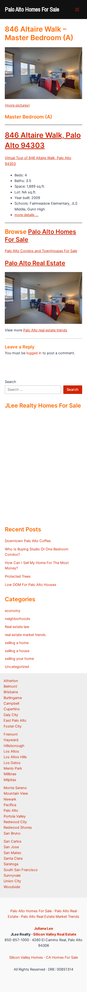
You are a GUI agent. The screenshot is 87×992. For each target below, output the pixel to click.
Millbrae (10, 774)
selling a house (17, 651)
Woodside (12, 887)
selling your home (19, 658)
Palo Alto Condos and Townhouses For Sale (41, 251)
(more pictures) (17, 105)
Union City (12, 881)
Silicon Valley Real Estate (54, 934)
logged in (34, 353)
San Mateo (12, 853)
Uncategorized (17, 666)
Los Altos (11, 751)
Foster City (13, 726)
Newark (10, 799)
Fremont (11, 734)
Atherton (11, 681)
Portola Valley (15, 816)
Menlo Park (13, 768)
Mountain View (16, 793)
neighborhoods (17, 619)
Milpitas (10, 780)
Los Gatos (12, 763)
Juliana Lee (43, 928)
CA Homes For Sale (62, 957)
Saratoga (11, 864)
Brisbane (11, 692)
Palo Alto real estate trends (45, 330)
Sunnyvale (12, 875)
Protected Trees (18, 576)
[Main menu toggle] (77, 9)
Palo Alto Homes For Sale (32, 9)
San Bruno (12, 833)
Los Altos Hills (15, 757)
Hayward (11, 740)
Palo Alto (11, 810)
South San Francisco (21, 870)
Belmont (10, 686)
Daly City (11, 715)
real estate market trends (25, 635)
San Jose (11, 847)
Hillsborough (14, 746)
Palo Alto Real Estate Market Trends (50, 916)
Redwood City (15, 822)
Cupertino (12, 709)
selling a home (17, 643)
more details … (26, 215)
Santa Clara (13, 858)
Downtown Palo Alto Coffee (28, 541)
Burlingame (13, 698)
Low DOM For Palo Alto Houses (30, 584)
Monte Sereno (15, 788)
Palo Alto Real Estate (35, 263)
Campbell (11, 703)
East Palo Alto (15, 720)
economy (12, 611)
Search (10, 382)
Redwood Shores (18, 827)
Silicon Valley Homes (26, 957)
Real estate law (17, 627)
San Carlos (13, 841)
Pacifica (10, 805)
